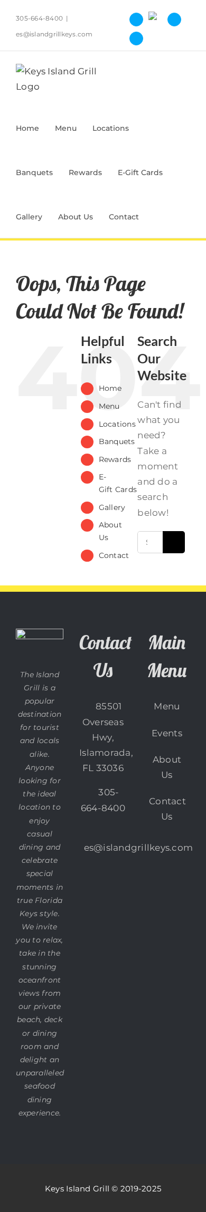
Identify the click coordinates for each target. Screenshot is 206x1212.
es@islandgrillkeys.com (54, 34)
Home (110, 388)
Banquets (117, 441)
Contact (114, 555)
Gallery (112, 507)
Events (167, 733)
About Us (167, 767)
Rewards (115, 459)
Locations (117, 424)
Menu (109, 406)
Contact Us (167, 809)
